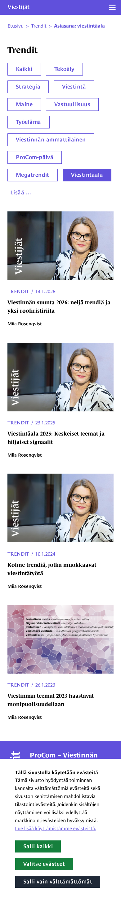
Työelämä (28, 122)
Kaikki (24, 69)
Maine (24, 104)
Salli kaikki (38, 846)
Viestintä (74, 87)
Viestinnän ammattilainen (51, 140)
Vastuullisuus (72, 104)
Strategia (28, 87)
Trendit (18, 291)
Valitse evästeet (44, 864)
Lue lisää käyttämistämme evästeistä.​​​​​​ (55, 828)
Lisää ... (20, 192)
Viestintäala (87, 175)
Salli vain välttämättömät (57, 881)
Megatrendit (32, 175)
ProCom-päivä (34, 157)
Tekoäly (64, 69)
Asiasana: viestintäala (79, 26)
